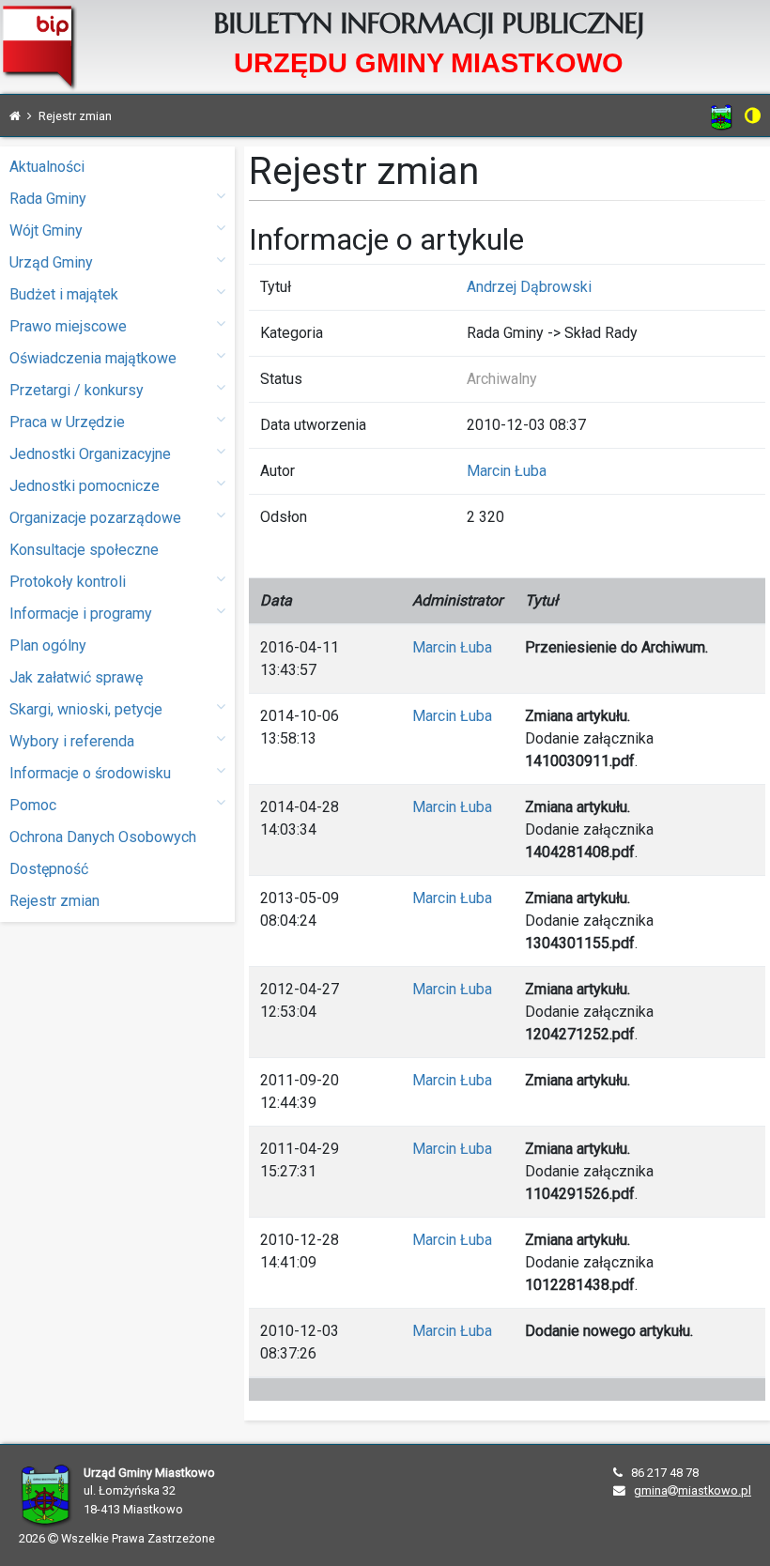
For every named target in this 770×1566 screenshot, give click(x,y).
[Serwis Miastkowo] (721, 117)
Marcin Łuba (507, 471)
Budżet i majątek (63, 294)
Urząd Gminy (51, 262)
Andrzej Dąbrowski (529, 287)
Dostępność (48, 869)
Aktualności (47, 167)
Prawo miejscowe (68, 326)
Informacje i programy (80, 613)
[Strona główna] (15, 116)
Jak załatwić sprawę (76, 677)
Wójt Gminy (46, 230)
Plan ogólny (47, 645)
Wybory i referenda (71, 741)
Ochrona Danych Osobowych (102, 837)
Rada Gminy (47, 198)
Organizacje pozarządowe (95, 518)
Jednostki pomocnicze (84, 486)
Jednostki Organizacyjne (90, 454)
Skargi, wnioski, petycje (85, 709)
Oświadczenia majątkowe (93, 358)
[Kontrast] (753, 115)
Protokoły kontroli (67, 582)
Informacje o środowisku (90, 773)
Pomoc (32, 805)
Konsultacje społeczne (84, 550)
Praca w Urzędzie (67, 422)
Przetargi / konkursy (76, 390)
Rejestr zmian (54, 901)
